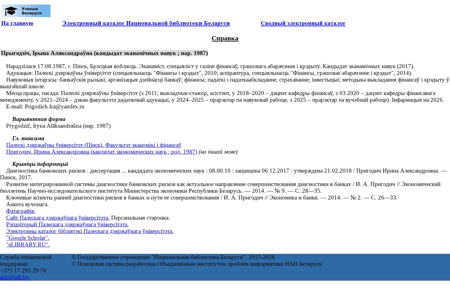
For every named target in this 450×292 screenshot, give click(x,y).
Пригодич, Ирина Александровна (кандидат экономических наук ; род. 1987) (101, 151)
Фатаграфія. (21, 211)
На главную (17, 23)
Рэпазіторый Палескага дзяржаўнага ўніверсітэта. (67, 224)
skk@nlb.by (14, 277)
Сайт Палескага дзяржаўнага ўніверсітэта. (58, 217)
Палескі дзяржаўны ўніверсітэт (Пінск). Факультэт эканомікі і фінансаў (94, 145)
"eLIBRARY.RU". (28, 244)
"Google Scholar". (27, 238)
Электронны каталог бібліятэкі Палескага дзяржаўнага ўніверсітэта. (90, 231)
